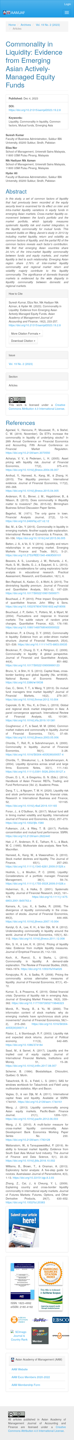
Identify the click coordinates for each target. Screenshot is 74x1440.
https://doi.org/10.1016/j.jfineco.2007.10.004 (32, 921)
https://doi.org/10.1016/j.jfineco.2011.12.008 (38, 938)
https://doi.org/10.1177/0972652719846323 (38, 1003)
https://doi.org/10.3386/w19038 (24, 682)
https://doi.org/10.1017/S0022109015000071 (33, 593)
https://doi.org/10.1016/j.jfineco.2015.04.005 (32, 490)
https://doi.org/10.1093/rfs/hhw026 (41, 969)
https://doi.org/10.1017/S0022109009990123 (33, 665)
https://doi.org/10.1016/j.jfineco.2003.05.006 (32, 737)
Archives (26, 25)
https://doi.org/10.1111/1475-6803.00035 (42, 644)
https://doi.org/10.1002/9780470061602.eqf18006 (35, 606)
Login (67, 4)
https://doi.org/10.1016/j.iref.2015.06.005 (40, 538)
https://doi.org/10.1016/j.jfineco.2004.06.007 (32, 470)
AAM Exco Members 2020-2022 (31, 1377)
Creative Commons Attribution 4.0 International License (37, 406)
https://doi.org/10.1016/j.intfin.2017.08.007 (31, 1065)
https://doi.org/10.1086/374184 (24, 1045)
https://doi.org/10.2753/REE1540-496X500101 (33, 555)
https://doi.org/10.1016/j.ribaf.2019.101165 (31, 805)
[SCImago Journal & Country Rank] (19, 1335)
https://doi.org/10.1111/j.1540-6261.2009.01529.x (35, 866)
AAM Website (20, 1369)
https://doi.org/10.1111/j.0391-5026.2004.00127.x (35, 771)
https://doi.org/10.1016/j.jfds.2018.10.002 (30, 1160)
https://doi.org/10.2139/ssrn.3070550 (28, 453)
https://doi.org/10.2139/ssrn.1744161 (40, 1102)
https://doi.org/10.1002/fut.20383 (25, 1202)
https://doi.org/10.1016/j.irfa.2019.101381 (30, 720)
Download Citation (22, 341)
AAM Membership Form (26, 1385)
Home (12, 25)
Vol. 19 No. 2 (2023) (48, 25)
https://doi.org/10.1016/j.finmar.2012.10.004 (32, 699)
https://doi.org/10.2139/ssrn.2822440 (28, 836)
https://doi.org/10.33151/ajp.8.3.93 (33, 1177)
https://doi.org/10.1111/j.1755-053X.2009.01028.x (35, 883)
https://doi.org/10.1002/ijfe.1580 (25, 823)
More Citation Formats (25, 333)
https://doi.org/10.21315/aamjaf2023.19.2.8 (35, 110)
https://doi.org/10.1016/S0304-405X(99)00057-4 (35, 754)
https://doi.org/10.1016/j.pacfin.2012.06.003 (32, 1119)
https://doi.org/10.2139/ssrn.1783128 (28, 1139)
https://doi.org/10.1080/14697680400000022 (32, 627)
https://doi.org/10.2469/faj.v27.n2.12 (27, 521)
